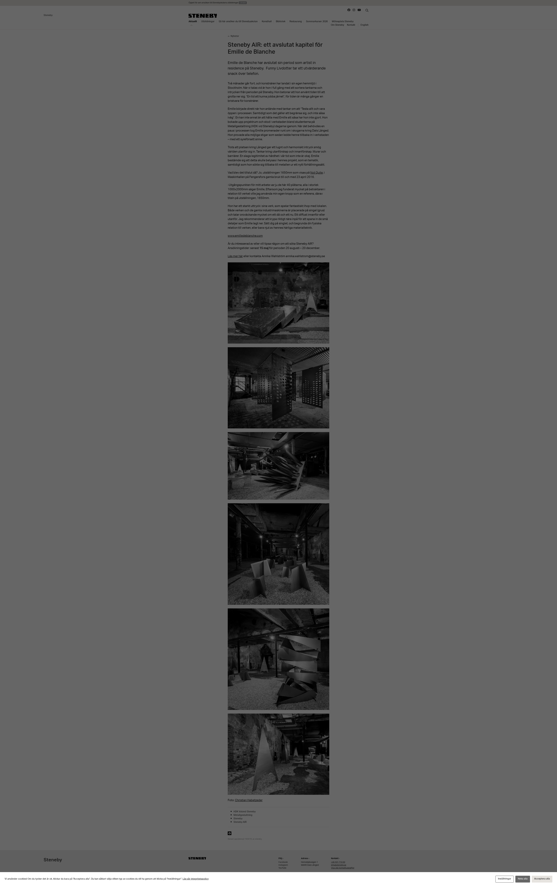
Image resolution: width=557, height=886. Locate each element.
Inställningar (504, 879)
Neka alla (523, 879)
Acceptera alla (542, 879)
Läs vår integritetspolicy (196, 879)
